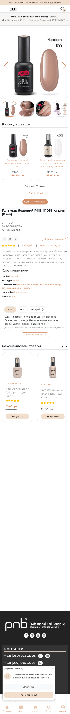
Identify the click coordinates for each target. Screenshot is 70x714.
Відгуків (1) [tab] (38, 309)
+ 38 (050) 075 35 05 (20, 655)
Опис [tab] (10, 309)
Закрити (28, 686)
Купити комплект (35, 201)
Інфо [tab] (22, 309)
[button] (21, 709)
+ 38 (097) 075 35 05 (20, 663)
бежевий (14, 276)
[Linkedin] (16, 239)
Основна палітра (22, 292)
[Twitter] (10, 239)
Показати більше (33, 334)
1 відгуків (27, 245)
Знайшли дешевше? (55, 239)
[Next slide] (66, 347)
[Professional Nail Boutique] (13, 8)
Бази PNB (46, 384)
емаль (16, 280)
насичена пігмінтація (27, 284)
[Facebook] (4, 239)
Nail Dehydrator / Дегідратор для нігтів (17, 392)
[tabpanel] (35, 326)
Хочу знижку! (29, 694)
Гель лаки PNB (16, 20)
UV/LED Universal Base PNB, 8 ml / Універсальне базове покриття (53, 394)
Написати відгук (50, 245)
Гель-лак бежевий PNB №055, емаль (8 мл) (17, 163)
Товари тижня (14, 384)
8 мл (14, 296)
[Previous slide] (62, 347)
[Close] (52, 668)
